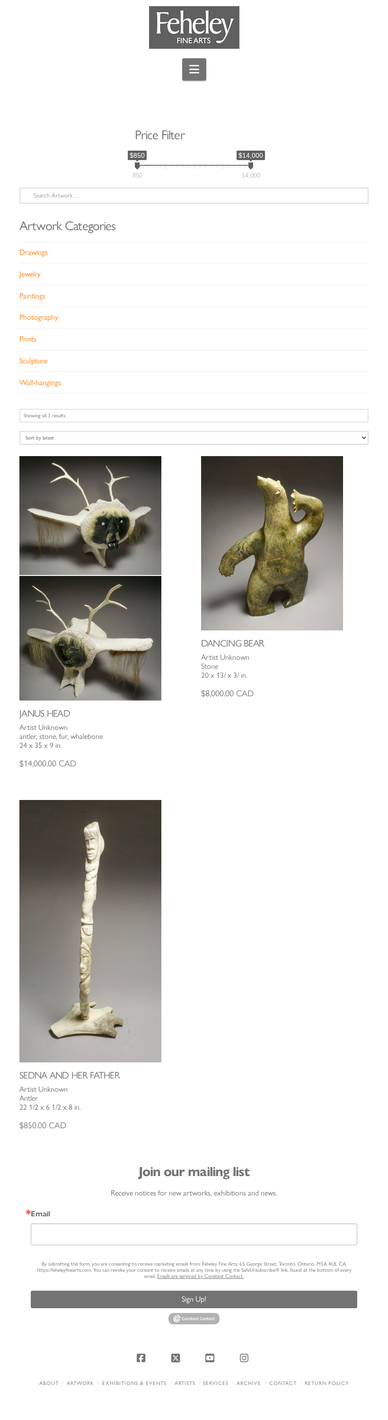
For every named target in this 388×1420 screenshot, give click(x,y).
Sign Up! (194, 1298)
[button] (194, 69)
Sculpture (33, 360)
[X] (177, 1358)
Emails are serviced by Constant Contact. (200, 1276)
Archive (249, 1383)
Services (216, 1383)
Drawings (33, 252)
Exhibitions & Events (134, 1383)
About (49, 1383)
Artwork (80, 1383)
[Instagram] (245, 1358)
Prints (27, 338)
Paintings (32, 295)
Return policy (327, 1383)
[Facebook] (142, 1358)
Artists (185, 1383)
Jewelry (30, 274)
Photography (38, 317)
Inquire (103, 578)
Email (40, 1214)
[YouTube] (211, 1358)
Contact (283, 1383)
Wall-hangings (40, 382)
